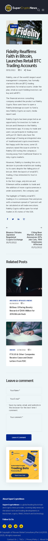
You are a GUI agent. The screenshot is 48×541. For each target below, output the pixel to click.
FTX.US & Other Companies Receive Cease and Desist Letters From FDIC (22, 358)
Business (14, 301)
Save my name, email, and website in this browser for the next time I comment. (25, 408)
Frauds (23, 301)
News (15, 26)
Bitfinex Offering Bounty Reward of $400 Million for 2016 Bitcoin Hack (22, 311)
